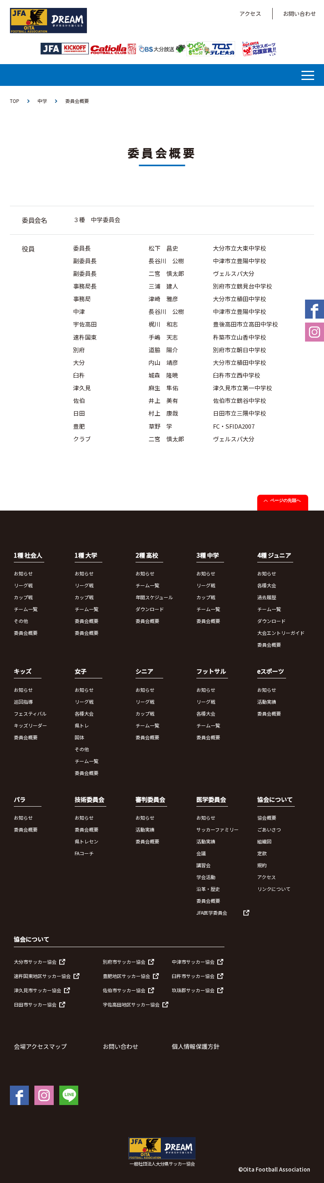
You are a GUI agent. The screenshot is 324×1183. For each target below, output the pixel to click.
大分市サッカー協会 (35, 961)
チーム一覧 (26, 609)
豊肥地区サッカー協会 (126, 975)
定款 (262, 853)
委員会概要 (26, 632)
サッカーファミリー (217, 829)
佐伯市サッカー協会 (124, 990)
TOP (14, 100)
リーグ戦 (23, 585)
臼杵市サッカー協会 (193, 975)
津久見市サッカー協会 (37, 990)
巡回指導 (23, 701)
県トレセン (86, 841)
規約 (262, 865)
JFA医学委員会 (211, 912)
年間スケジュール (154, 597)
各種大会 (266, 585)
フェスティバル (30, 713)
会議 (201, 853)
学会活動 (205, 876)
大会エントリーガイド (281, 632)
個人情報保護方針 (195, 1046)
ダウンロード (150, 609)
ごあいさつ (269, 829)
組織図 (264, 841)
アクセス (250, 13)
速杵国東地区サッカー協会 (42, 975)
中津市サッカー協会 (193, 961)
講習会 (203, 865)
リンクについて (273, 888)
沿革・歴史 (208, 888)
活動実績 (266, 701)
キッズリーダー (30, 725)
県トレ (82, 725)
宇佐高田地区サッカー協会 (131, 1004)
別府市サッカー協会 (124, 961)
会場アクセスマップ (40, 1046)
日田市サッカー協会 (35, 1004)
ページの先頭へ (285, 500)
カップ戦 (23, 597)
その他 (21, 620)
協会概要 (266, 817)
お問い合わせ (299, 13)
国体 (79, 737)
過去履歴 (266, 597)
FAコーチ (84, 853)
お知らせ (23, 573)
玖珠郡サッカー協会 (193, 990)
